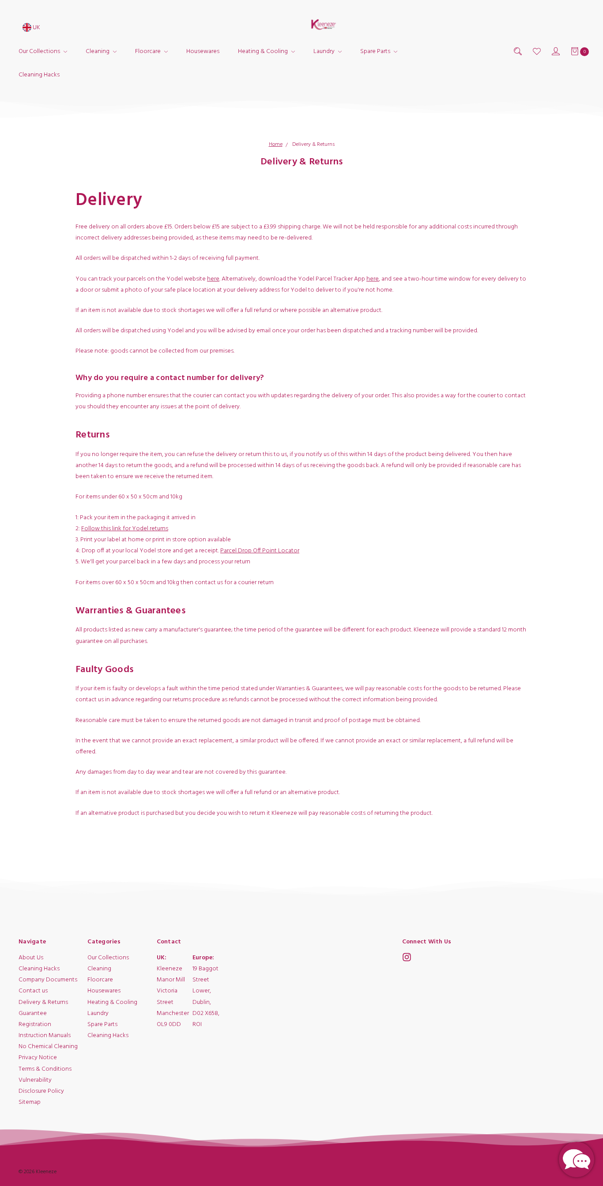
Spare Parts (376, 51)
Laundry (324, 51)
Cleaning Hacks (39, 75)
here (213, 279)
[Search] (517, 51)
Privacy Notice (38, 1058)
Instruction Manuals (45, 1035)
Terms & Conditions (45, 1069)
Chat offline (576, 1159)
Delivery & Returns (43, 1002)
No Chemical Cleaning (48, 1047)
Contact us (33, 991)
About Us (31, 958)
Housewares (202, 51)
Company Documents (48, 980)
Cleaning (98, 51)
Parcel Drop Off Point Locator (259, 551)
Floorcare (148, 51)
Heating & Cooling (263, 51)
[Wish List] (536, 51)
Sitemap (30, 1102)
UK (35, 28)
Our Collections (40, 51)
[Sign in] (555, 51)
